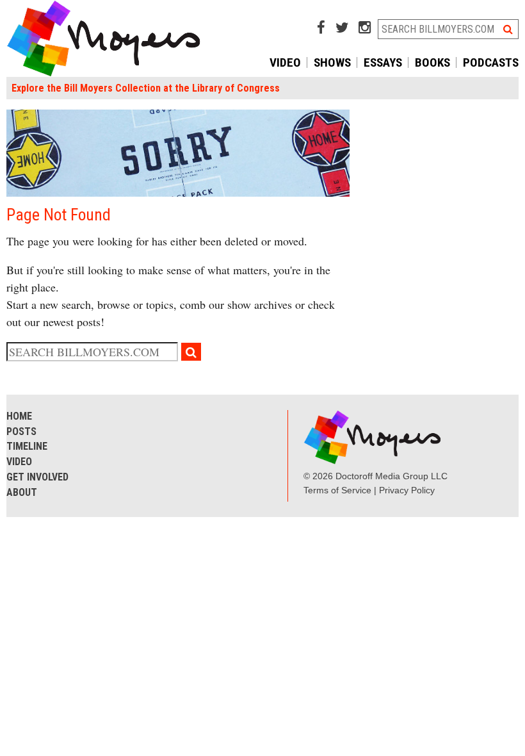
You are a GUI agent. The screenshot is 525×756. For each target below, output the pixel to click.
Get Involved (37, 477)
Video (285, 62)
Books (432, 62)
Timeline (26, 446)
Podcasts (491, 62)
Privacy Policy (407, 490)
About (21, 492)
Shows (332, 62)
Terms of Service (337, 490)
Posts (21, 431)
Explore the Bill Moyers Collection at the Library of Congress (146, 88)
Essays (383, 62)
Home (19, 416)
